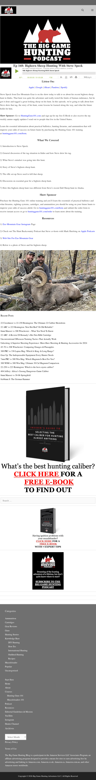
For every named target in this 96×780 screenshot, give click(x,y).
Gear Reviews (11, 626)
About (7, 687)
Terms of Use (11, 748)
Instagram (9, 719)
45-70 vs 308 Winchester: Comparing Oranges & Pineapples (27, 347)
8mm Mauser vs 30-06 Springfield (16, 375)
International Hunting (18, 650)
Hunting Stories (12, 634)
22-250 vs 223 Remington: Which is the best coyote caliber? (27, 367)
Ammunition (10, 618)
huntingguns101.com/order (40, 211)
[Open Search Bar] (83, 10)
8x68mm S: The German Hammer (15, 379)
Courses (8, 691)
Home (7, 683)
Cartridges (9, 622)
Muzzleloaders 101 (15, 699)
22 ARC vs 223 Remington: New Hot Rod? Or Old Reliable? (27, 327)
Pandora (55, 87)
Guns (7, 630)
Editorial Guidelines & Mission (19, 711)
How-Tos (12, 646)
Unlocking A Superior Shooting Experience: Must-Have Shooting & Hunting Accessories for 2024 (44, 343)
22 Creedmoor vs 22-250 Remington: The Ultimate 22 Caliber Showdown (33, 322)
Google (39, 87)
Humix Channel (12, 723)
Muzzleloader (11, 662)
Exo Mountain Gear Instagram (16, 224)
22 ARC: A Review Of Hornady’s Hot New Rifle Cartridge (26, 335)
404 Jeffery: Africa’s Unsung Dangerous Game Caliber (25, 371)
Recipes (11, 658)
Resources (9, 707)
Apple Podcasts (88, 231)
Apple (31, 87)
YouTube (9, 715)
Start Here (9, 679)
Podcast (8, 703)
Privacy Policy (11, 742)
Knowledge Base (12, 638)
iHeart (47, 87)
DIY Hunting (14, 642)
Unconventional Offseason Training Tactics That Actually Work (28, 339)
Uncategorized (11, 670)
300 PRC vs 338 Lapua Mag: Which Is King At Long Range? (27, 351)
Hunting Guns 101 (15, 695)
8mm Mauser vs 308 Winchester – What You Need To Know (27, 331)
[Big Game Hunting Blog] (8, 10)
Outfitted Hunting (16, 654)
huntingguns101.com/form (14, 133)
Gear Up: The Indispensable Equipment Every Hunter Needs (27, 355)
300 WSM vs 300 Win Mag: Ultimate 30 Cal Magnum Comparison (30, 363)
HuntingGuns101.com (31, 115)
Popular (8, 666)
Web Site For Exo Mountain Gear (18, 238)
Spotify (64, 87)
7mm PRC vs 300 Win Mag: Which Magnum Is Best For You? (28, 359)
